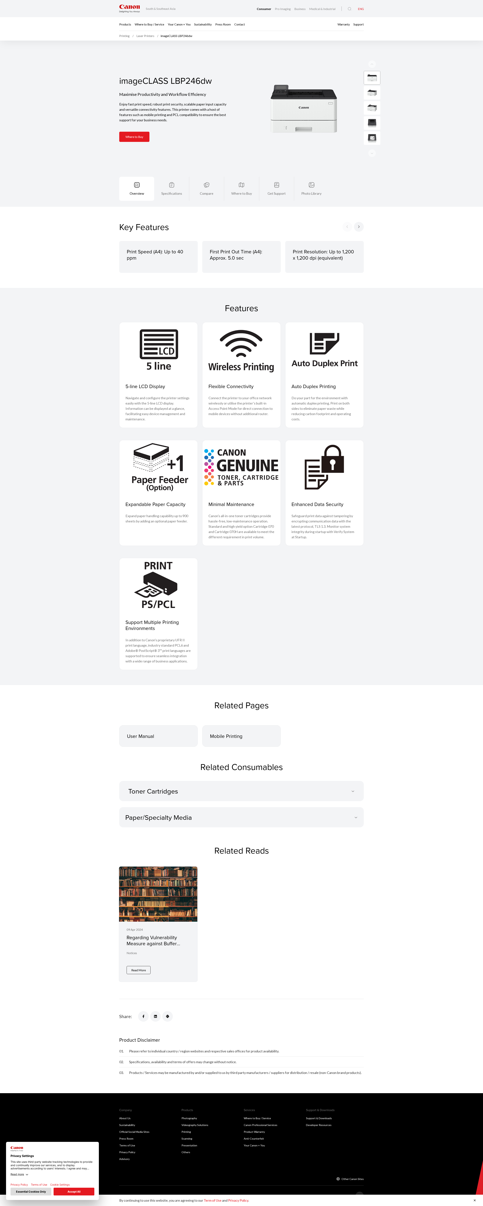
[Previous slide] (372, 153)
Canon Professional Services (260, 1125)
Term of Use (213, 1200)
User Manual (140, 736)
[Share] (143, 1016)
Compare (206, 193)
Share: (125, 1016)
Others (186, 1152)
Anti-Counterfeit (254, 1138)
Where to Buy (134, 136)
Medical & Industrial (322, 9)
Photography (189, 1118)
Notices (132, 953)
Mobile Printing (226, 736)
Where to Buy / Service (149, 24)
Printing (186, 1131)
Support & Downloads (319, 1118)
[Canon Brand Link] (129, 9)
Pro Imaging (283, 9)
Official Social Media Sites (134, 1131)
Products (125, 24)
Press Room (223, 24)
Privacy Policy (127, 1152)
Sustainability (203, 24)
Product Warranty (254, 1131)
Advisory (124, 1159)
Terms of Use (127, 1145)
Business (300, 9)
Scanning (187, 1138)
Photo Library (311, 193)
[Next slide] (372, 64)
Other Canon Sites (352, 1179)
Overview (137, 193)
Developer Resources (318, 1125)
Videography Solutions (195, 1125)
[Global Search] (349, 9)
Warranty (344, 24)
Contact (239, 24)
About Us (125, 1118)
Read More (138, 970)
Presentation (189, 1145)
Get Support (277, 193)
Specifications (171, 193)
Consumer (264, 9)
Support (358, 24)
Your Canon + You (179, 24)
